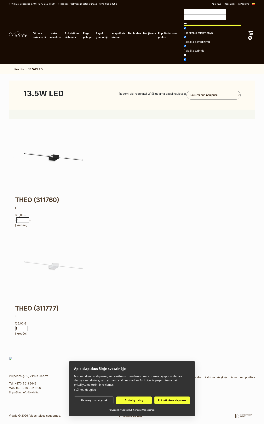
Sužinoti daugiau (85, 389)
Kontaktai (230, 4)
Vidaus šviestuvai (39, 35)
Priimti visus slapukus (172, 400)
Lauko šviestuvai (55, 35)
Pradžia (19, 69)
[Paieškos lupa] (185, 23)
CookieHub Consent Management (138, 409)
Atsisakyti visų (134, 400)
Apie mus (216, 4)
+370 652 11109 (31, 388)
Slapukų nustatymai (94, 400)
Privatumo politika (243, 377)
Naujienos (149, 33)
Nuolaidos (134, 33)
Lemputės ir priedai (118, 35)
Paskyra (244, 4)
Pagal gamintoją (102, 35)
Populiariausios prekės (167, 35)
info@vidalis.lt (31, 392)
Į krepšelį (21, 225)
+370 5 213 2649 (26, 383)
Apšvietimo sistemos (72, 35)
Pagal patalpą (87, 35)
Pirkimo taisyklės (216, 377)
